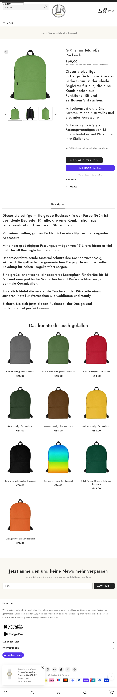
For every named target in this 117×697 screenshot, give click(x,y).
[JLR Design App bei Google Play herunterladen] (13, 633)
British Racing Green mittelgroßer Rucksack (96, 482)
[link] (5, 693)
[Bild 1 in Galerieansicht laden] (15, 114)
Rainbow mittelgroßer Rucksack (58, 481)
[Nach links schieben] (5, 114)
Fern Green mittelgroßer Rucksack (58, 371)
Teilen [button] (73, 187)
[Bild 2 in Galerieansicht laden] (30, 114)
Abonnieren (104, 585)
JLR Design (63, 675)
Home (43, 32)
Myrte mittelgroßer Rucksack (20, 426)
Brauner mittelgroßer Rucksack (58, 426)
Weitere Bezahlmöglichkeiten (90, 175)
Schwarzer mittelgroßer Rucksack (20, 481)
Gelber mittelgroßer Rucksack (96, 426)
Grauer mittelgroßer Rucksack (20, 371)
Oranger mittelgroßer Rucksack (20, 538)
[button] (108, 11)
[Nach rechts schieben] (55, 114)
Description (58, 204)
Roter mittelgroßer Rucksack (96, 371)
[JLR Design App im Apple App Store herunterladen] (13, 626)
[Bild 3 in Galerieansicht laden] (46, 114)
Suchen (45, 7)
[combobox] (26, 7)
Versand (79, 64)
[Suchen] (85, 692)
